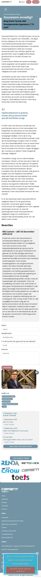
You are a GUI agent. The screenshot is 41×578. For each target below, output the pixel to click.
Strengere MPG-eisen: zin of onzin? (18, 440)
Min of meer (8, 422)
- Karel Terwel (8, 424)
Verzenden (7, 367)
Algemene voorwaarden (9, 524)
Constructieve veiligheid (8, 396)
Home (5, 14)
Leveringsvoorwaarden (9, 531)
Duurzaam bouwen (7, 399)
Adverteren (5, 517)
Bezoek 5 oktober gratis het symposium (20, 570)
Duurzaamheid (6, 401)
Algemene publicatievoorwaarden (13, 521)
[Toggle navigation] (6, 9)
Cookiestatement (7, 534)
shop (28, 2)
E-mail (19, 341)
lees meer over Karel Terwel (20, 446)
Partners (4, 502)
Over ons (4, 509)
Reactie (5, 349)
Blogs (18, 14)
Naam (4, 325)
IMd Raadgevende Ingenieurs (9, 404)
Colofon (4, 527)
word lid (35, 2)
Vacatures (5, 506)
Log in (23, 2)
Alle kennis (12, 14)
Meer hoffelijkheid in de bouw (15, 431)
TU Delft (4, 406)
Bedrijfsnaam (7, 333)
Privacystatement (7, 537)
